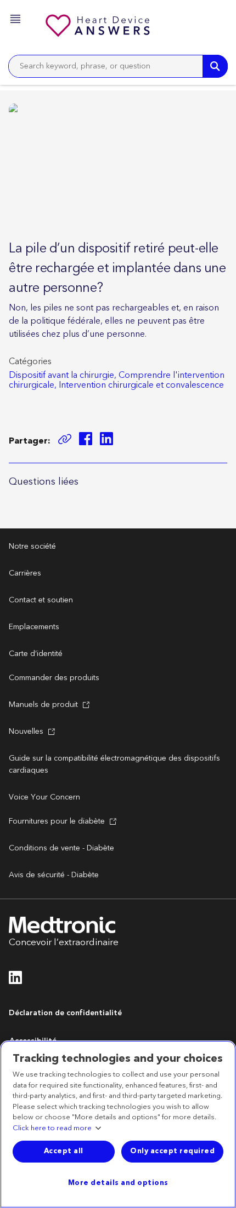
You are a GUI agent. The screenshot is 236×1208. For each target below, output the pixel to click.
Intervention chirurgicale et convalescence (141, 385)
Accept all (63, 1151)
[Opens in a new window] (85, 440)
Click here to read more (52, 1128)
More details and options (118, 1183)
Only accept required (172, 1151)
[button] (16, 20)
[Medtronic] (99, 27)
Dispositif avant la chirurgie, (62, 375)
